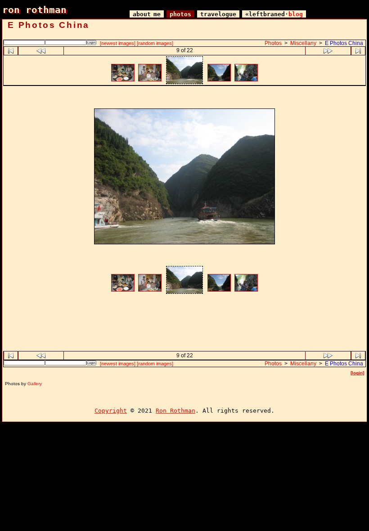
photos (180, 14)
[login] (357, 372)
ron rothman (34, 9)
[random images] (155, 43)
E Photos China (344, 43)
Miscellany (303, 43)
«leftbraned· (274, 14)
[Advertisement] (184, 98)
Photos (273, 43)
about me (147, 14)
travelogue (218, 14)
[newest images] (117, 43)
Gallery (34, 383)
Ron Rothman (175, 410)
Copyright (110, 410)
